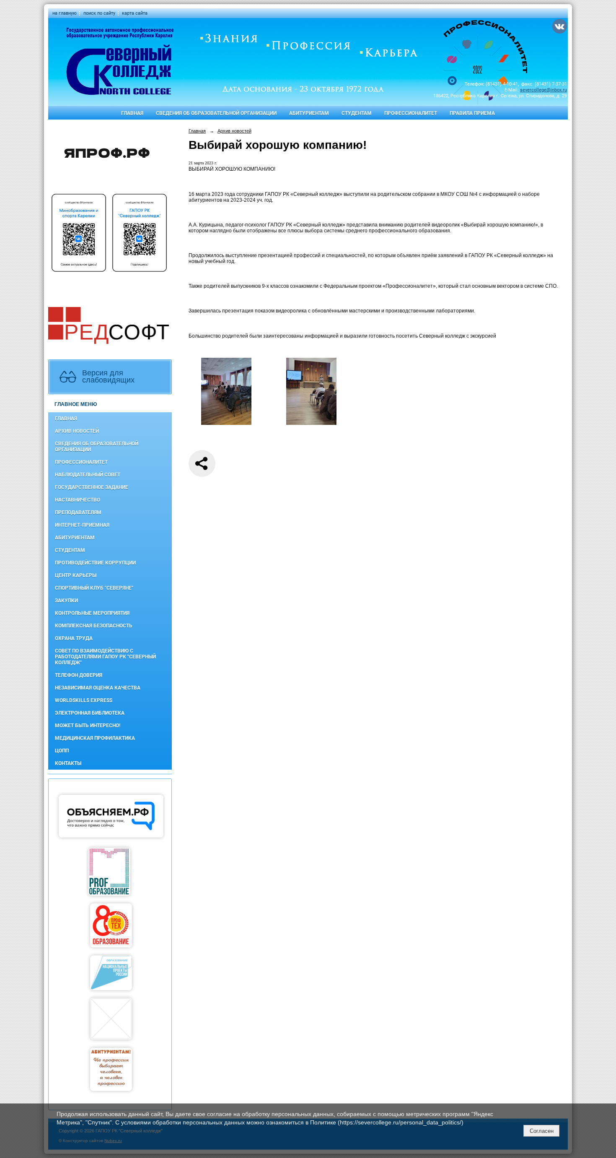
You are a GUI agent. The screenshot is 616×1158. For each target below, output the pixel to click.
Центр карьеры (75, 575)
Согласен (542, 1131)
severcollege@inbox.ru (543, 90)
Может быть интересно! (87, 726)
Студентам (357, 113)
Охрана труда (74, 638)
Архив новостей (77, 431)
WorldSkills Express (83, 700)
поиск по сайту (99, 13)
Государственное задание (91, 487)
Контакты (68, 763)
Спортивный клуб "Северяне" (94, 588)
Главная (132, 113)
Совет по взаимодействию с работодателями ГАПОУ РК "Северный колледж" (105, 657)
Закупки (66, 601)
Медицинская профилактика (95, 738)
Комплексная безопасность (93, 626)
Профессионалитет (410, 113)
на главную (64, 13)
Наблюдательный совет (87, 475)
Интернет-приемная (82, 525)
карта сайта (135, 13)
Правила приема (472, 113)
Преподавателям (78, 512)
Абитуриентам (309, 113)
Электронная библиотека (89, 713)
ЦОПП (62, 751)
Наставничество (77, 500)
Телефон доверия (78, 675)
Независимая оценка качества (97, 688)
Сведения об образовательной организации (216, 113)
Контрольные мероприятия (92, 613)
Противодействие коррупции (95, 563)
